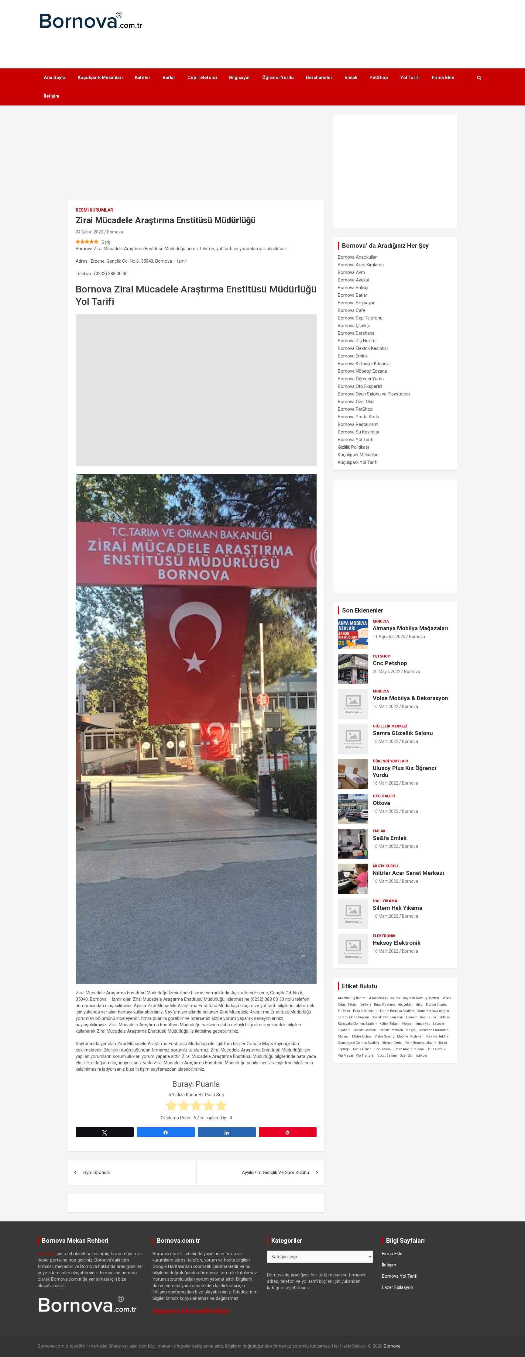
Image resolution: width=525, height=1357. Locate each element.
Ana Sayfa (55, 77)
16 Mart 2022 (385, 706)
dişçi (419, 1005)
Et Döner (344, 1011)
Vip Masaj (345, 1056)
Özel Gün (406, 1056)
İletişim (51, 96)
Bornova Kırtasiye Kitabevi (363, 363)
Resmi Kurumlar (94, 210)
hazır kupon (428, 1017)
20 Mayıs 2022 (386, 671)
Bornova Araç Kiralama (361, 265)
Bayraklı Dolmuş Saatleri (421, 998)
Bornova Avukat (353, 280)
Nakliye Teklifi (437, 1036)
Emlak (351, 77)
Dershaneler (319, 77)
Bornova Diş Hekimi (357, 341)
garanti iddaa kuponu (353, 1017)
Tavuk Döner (361, 1049)
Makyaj (411, 1030)
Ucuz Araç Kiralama (409, 1049)
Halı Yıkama (385, 901)
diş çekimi (405, 1005)
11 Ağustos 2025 (389, 636)
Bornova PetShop (355, 409)
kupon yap (422, 1024)
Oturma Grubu (392, 1043)
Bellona (365, 1005)
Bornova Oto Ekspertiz (360, 386)
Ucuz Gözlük (436, 1049)
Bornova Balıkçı (353, 287)
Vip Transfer (365, 1056)
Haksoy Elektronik (396, 942)
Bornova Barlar (352, 295)
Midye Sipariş (384, 1036)
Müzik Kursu (385, 866)
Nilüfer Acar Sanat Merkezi (408, 872)
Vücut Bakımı (387, 1056)
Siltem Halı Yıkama (397, 907)
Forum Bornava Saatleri (397, 1011)
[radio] (171, 1106)
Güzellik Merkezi (390, 726)
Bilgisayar (239, 77)
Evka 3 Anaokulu (365, 1011)
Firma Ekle (443, 77)
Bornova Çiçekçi (354, 325)
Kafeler (142, 77)
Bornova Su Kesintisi (358, 432)
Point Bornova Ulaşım (420, 1043)
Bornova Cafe (351, 310)
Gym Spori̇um (96, 1172)
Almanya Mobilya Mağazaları (410, 628)
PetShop (378, 77)
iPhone (445, 1017)
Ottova (381, 802)
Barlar (169, 77)
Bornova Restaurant (358, 424)
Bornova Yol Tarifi (355, 439)
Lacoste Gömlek (364, 1030)
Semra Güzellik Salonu (403, 733)
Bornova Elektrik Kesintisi (363, 348)
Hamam (411, 1017)
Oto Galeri (384, 796)
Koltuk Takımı (389, 1024)
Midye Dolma (362, 1036)
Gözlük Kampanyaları (387, 1017)
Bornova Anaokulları (358, 257)
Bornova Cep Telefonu (360, 318)
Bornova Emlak (353, 356)
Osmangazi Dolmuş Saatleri (358, 1043)
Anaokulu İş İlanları (352, 998)
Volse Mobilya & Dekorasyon (410, 698)
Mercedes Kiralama (433, 1030)
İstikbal (421, 1056)
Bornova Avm (351, 272)
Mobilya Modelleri (410, 1036)
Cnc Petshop (390, 663)
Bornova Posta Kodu (358, 417)
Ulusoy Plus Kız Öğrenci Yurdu (404, 772)
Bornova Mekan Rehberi (191, 1311)
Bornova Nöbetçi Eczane (362, 371)
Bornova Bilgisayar (356, 303)
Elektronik (384, 936)
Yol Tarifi (410, 77)
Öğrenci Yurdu (278, 77)
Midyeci (343, 1036)
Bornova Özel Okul (356, 401)
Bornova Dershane (356, 333)
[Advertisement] (262, 45)
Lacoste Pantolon (391, 1030)
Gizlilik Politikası (353, 447)
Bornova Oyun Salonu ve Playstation (374, 394)
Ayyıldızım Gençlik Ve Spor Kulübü (275, 1172)
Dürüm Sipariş (436, 1005)
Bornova (115, 232)
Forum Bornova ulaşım (433, 1011)
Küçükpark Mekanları (100, 77)
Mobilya (381, 621)
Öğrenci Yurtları (390, 761)
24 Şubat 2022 (89, 232)
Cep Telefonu (202, 77)
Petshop (381, 656)
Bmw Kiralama (385, 1005)
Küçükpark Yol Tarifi (357, 462)
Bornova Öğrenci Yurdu (361, 379)
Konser (407, 1024)
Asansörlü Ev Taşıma (384, 998)
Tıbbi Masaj (383, 1049)
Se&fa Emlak (390, 837)
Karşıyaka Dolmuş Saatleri (357, 1024)
